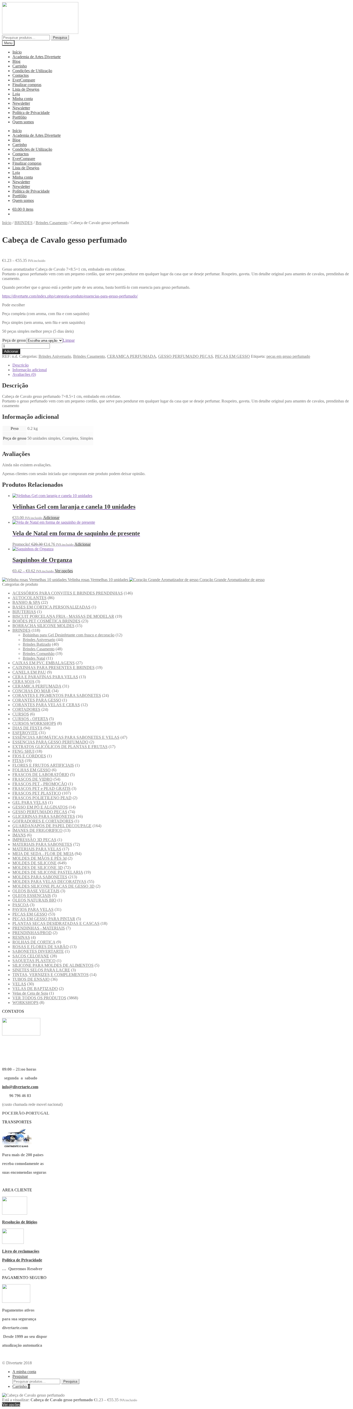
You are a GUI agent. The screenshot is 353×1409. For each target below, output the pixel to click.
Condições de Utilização (32, 70)
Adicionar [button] (51, 517)
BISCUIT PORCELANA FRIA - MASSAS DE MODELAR (63, 616)
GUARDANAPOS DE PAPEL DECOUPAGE (51, 826)
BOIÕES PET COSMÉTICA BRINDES (46, 621)
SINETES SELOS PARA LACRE (41, 970)
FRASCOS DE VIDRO (32, 779)
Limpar (69, 340)
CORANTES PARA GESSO (36, 700)
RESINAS (21, 937)
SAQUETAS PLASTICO (34, 960)
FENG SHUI (23, 751)
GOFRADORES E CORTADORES (42, 821)
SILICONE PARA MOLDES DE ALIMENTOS (53, 965)
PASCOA (20, 905)
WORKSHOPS (25, 1002)
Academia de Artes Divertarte (36, 57)
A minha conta (24, 1371)
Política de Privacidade (31, 112)
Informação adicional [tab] (29, 370)
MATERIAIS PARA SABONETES (42, 844)
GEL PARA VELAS (29, 802)
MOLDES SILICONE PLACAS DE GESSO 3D (53, 886)
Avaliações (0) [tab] (24, 374)
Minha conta (22, 98)
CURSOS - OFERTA (30, 719)
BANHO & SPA (26, 602)
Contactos (20, 75)
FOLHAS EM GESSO (31, 770)
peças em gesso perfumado (288, 356)
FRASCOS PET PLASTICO (36, 793)
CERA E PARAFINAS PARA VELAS (45, 677)
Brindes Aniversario (55, 356)
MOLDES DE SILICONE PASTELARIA (47, 872)
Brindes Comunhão (39, 653)
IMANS (19, 835)
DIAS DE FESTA (27, 728)
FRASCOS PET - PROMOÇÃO (39, 784)
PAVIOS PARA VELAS (32, 909)
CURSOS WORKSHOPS (34, 723)
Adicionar (11, 351)
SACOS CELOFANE (30, 956)
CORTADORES (26, 709)
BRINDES (23, 222)
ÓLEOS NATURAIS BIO (34, 900)
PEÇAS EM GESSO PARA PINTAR (43, 919)
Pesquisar (20, 1376)
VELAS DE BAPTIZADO (35, 988)
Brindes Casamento (51, 222)
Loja (16, 94)
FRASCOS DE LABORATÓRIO (40, 774)
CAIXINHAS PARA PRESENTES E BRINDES (53, 667)
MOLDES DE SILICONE (34, 863)
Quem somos (23, 122)
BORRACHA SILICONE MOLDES (43, 625)
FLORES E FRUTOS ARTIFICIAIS (43, 765)
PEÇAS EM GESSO (232, 356)
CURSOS (20, 714)
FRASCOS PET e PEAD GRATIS (41, 788)
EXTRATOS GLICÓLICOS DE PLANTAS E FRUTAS (60, 746)
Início (17, 52)
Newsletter (21, 103)
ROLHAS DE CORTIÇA (33, 942)
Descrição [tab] (20, 365)
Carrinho (19, 66)
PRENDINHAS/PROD (32, 933)
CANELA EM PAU (29, 672)
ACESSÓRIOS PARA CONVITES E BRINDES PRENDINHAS (67, 593)
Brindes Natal (34, 658)
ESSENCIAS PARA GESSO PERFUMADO (50, 742)
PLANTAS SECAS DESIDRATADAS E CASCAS (55, 923)
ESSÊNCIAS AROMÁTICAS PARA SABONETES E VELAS (65, 737)
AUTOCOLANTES (29, 598)
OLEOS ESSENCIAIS (31, 895)
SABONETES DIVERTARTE (38, 951)
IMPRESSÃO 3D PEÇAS (34, 839)
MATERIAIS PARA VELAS (36, 849)
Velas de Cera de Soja (30, 993)
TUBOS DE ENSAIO (31, 979)
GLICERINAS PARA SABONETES (43, 816)
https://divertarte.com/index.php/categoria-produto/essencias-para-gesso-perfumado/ (70, 296)
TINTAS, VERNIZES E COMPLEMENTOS (50, 974)
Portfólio (19, 117)
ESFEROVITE (25, 732)
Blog (16, 61)
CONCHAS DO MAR (31, 691)
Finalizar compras (26, 84)
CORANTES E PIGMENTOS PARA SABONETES (56, 695)
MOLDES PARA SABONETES (39, 877)
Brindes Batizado (37, 644)
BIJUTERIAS (24, 612)
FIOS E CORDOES (29, 756)
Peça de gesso (14, 340)
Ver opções (64, 571)
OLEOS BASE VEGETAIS (35, 891)
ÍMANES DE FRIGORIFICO (37, 830)
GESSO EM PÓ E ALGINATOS (40, 807)
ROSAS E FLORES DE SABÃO (40, 947)
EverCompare (23, 80)
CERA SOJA (23, 681)
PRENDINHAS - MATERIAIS (38, 928)
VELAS (19, 984)
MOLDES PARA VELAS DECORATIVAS (49, 881)
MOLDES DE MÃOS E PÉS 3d (39, 858)
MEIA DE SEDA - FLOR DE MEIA (43, 853)
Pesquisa (60, 38)
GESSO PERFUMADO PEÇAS (185, 356)
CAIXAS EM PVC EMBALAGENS (43, 663)
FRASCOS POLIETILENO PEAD (42, 798)
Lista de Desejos (25, 89)
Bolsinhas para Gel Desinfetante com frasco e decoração (68, 635)
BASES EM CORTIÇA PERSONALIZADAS (51, 607)
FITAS (18, 760)
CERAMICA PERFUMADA (131, 356)
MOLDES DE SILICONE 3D (37, 867)
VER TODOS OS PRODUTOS (39, 998)
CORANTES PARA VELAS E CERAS (46, 705)
